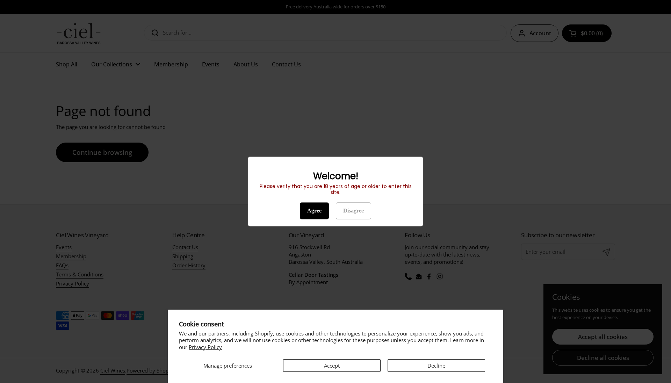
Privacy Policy (205, 347)
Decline (436, 365)
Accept (332, 365)
